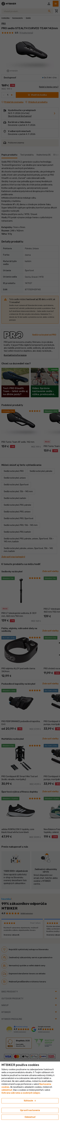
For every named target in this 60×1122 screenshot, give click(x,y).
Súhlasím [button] (30, 1100)
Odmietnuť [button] (30, 1117)
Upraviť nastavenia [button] (30, 1110)
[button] (6, 1090)
